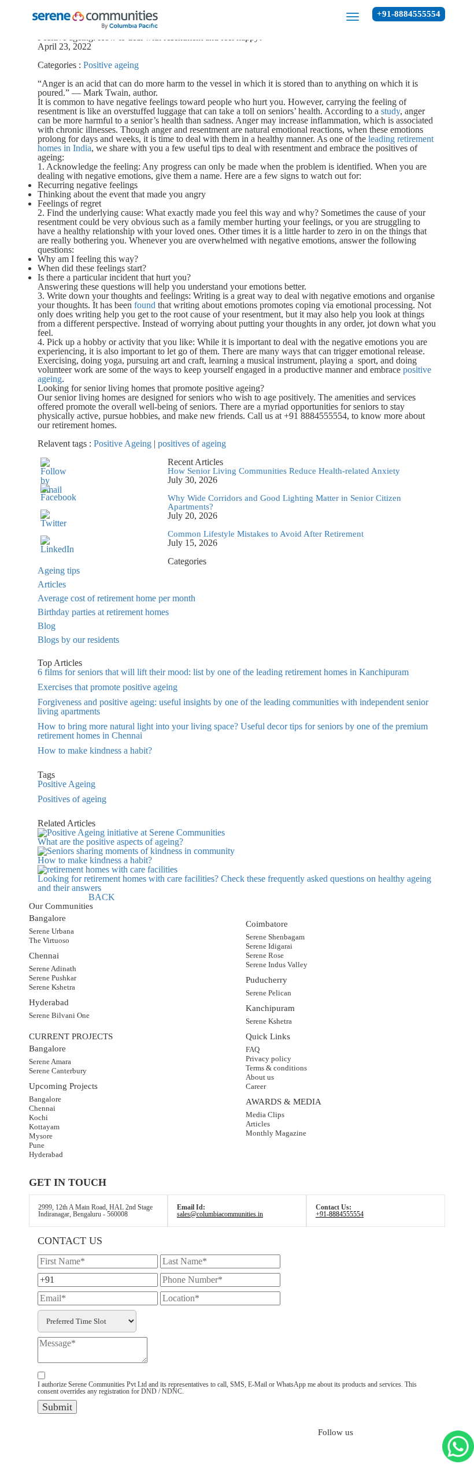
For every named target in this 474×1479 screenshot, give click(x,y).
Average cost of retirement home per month (116, 598)
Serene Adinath (52, 968)
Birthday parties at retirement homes (103, 612)
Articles (52, 584)
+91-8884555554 (408, 13)
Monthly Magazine (276, 1133)
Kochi (38, 1117)
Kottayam (44, 1126)
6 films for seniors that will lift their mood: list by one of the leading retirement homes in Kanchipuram (223, 672)
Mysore (41, 1136)
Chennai (42, 1108)
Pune (37, 1145)
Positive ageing (111, 65)
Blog (46, 626)
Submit (57, 1407)
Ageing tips (59, 570)
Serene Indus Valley (277, 964)
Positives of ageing (72, 799)
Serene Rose (265, 955)
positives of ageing (192, 443)
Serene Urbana (51, 931)
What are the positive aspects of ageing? (110, 842)
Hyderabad (46, 1154)
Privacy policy (268, 1058)
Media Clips (265, 1114)
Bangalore (45, 1099)
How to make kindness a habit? (95, 750)
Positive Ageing (122, 443)
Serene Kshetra (52, 987)
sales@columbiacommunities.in (220, 1214)
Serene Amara (50, 1061)
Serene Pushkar (52, 977)
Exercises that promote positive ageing (107, 687)
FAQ (253, 1049)
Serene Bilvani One (59, 1015)
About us (260, 1077)
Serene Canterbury (58, 1070)
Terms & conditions (276, 1068)
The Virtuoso (49, 940)
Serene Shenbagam (275, 937)
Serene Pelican (268, 993)
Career (256, 1086)
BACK (101, 897)
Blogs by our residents (78, 640)
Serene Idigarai (269, 946)
